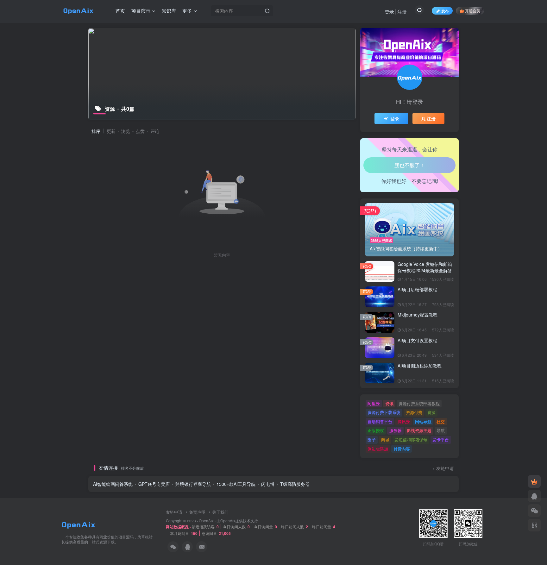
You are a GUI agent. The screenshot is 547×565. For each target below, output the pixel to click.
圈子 (372, 439)
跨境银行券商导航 (193, 484)
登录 (389, 11)
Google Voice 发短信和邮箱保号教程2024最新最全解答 (425, 267)
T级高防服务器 (295, 484)
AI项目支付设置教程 (417, 340)
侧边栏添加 (378, 449)
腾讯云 (404, 421)
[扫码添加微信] (534, 510)
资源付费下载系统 (384, 412)
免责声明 (197, 512)
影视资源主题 (419, 430)
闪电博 (267, 484)
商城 (385, 439)
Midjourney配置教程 (417, 314)
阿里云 (374, 403)
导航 (441, 430)
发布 (445, 10)
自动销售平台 (380, 421)
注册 (402, 11)
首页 (120, 10)
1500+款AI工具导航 (236, 484)
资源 (431, 412)
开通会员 (472, 10)
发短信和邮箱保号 (410, 439)
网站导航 (423, 421)
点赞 (140, 131)
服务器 (395, 430)
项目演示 (140, 10)
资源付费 (414, 412)
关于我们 (220, 512)
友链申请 (445, 468)
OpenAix (206, 520)
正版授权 (376, 430)
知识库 (169, 10)
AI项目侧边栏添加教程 (420, 365)
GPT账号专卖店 (154, 484)
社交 (441, 421)
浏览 (125, 131)
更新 (111, 131)
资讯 (389, 403)
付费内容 (401, 449)
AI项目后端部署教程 (417, 289)
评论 (154, 131)
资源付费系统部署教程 (419, 403)
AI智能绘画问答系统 (113, 484)
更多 (187, 10)
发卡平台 (440, 439)
